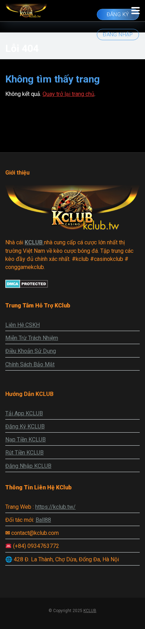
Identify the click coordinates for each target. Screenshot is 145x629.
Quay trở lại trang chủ (68, 94)
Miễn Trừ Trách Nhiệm (31, 338)
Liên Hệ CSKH (22, 325)
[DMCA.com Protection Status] (26, 286)
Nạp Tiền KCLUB (25, 439)
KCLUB (89, 610)
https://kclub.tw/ (55, 506)
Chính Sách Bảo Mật (30, 364)
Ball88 (43, 520)
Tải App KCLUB (24, 413)
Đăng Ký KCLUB (25, 426)
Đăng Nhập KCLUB (28, 466)
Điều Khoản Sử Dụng (30, 351)
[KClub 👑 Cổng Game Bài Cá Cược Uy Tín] (26, 10)
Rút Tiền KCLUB (24, 452)
